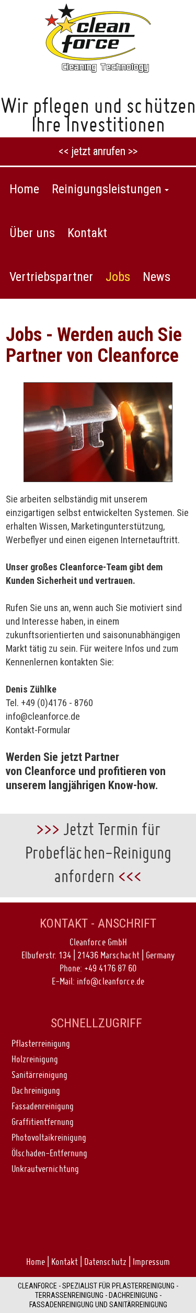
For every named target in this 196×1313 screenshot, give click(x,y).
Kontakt (64, 1261)
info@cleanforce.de (43, 716)
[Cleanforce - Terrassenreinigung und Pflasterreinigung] (98, 36)
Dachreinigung (35, 1090)
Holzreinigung (34, 1058)
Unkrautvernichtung (45, 1168)
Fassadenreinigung (42, 1105)
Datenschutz (105, 1261)
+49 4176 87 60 (110, 968)
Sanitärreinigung (39, 1074)
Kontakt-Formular (38, 729)
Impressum (151, 1261)
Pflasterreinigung (40, 1043)
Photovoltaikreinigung (48, 1137)
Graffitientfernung (42, 1121)
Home (35, 1261)
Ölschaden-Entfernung (49, 1152)
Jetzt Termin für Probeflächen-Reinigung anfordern (98, 852)
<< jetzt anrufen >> (98, 151)
